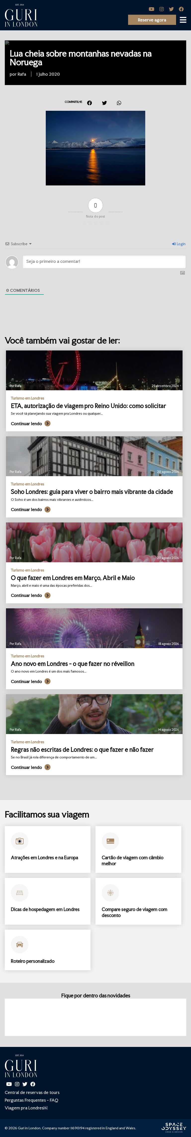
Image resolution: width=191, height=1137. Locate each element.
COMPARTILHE (73, 102)
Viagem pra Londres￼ (26, 1107)
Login (181, 243)
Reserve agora (152, 19)
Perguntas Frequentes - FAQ (31, 1100)
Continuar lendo (26, 423)
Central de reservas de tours (32, 1092)
